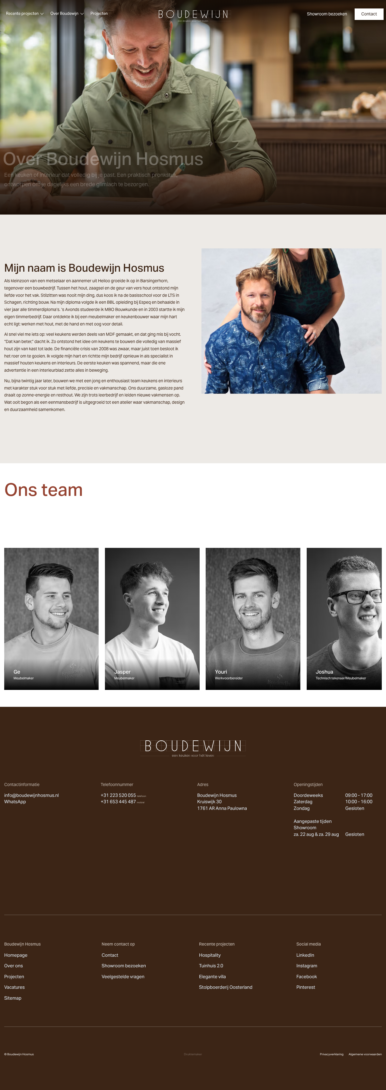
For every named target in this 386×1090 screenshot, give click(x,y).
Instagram (306, 966)
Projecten (14, 976)
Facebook (306, 976)
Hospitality (210, 955)
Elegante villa (212, 976)
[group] (51, 619)
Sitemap (12, 998)
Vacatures (14, 987)
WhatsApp (15, 801)
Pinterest (305, 987)
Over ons (13, 966)
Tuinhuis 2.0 (211, 966)
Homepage (15, 955)
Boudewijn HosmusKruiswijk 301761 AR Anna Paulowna (222, 801)
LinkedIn (305, 955)
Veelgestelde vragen (123, 976)
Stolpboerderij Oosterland (225, 987)
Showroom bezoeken (124, 966)
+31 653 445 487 (122, 801)
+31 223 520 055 (123, 795)
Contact (110, 955)
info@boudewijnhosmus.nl (31, 795)
